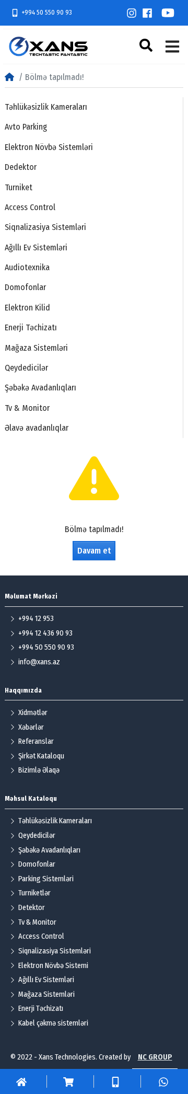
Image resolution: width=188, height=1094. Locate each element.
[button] (147, 45)
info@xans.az (39, 662)
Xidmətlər (33, 712)
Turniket (18, 187)
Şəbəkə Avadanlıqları (40, 388)
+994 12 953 (36, 618)
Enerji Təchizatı (31, 327)
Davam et (94, 551)
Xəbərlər (31, 727)
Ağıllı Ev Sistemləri (36, 247)
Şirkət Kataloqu (41, 756)
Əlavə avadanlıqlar (36, 428)
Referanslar (36, 741)
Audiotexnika (27, 267)
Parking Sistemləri (46, 878)
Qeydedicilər (26, 368)
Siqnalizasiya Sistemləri (45, 227)
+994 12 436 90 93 (45, 633)
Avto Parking (26, 127)
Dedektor (21, 167)
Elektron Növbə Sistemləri (49, 147)
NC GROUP (155, 1057)
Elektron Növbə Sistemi (53, 965)
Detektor (31, 907)
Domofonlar (25, 287)
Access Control (30, 207)
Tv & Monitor (27, 408)
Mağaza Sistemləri (36, 348)
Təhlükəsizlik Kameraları (46, 107)
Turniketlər (34, 893)
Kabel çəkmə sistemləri (53, 1023)
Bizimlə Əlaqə (39, 770)
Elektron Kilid (27, 308)
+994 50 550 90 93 (46, 12)
